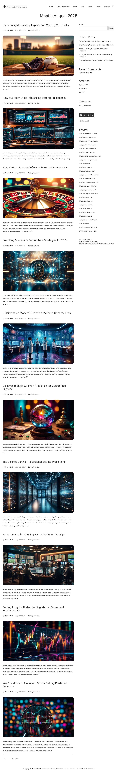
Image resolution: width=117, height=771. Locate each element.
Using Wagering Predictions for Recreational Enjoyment (96, 45)
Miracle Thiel (9, 30)
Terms (98, 6)
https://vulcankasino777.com (88, 134)
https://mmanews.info (86, 205)
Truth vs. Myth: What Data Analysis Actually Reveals (95, 41)
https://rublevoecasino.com (87, 145)
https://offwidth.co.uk (85, 201)
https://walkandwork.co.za (87, 179)
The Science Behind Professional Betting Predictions (34, 461)
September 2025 (84, 85)
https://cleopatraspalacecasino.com (90, 156)
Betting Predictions (63, 6)
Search (81, 24)
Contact (107, 6)
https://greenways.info (86, 197)
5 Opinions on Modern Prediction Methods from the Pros (37, 313)
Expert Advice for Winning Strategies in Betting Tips (34, 534)
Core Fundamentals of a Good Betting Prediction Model (96, 60)
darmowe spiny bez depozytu (104, 243)
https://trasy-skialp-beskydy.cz (88, 175)
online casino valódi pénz (87, 243)
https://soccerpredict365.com (88, 220)
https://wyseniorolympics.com (88, 160)
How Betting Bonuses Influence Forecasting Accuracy (35, 167)
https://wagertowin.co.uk (86, 152)
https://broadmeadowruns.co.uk (88, 182)
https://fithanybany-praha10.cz (88, 193)
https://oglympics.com (86, 167)
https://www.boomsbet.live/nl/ (88, 241)
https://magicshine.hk (85, 208)
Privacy (90, 6)
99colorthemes (89, 769)
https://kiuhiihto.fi (84, 223)
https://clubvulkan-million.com (88, 141)
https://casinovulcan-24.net (87, 137)
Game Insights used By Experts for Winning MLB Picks (36, 25)
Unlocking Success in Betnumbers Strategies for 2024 (35, 240)
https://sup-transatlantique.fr (88, 227)
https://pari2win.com (85, 216)
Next (16, 759)
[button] (113, 7)
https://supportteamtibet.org (88, 186)
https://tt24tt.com (84, 164)
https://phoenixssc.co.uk (86, 212)
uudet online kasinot (85, 239)
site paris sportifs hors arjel (87, 231)
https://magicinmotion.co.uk (87, 190)
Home (51, 6)
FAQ (82, 6)
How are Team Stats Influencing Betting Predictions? (34, 97)
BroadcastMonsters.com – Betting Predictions (48, 769)
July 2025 (82, 92)
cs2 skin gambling (84, 121)
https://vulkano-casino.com (87, 149)
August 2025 (83, 89)
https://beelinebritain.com (87, 171)
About (75, 6)
